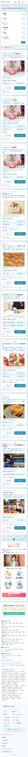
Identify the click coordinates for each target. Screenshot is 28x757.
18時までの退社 (12, 676)
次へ (24, 539)
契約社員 (7, 655)
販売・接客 (16, 649)
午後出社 (17, 676)
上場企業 (3, 674)
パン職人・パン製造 (10, 649)
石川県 (16, 635)
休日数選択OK (13, 698)
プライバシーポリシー (6, 748)
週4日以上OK (11, 679)
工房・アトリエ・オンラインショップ (8, 663)
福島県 (7, 633)
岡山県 (10, 639)
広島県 (6, 639)
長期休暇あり (19, 698)
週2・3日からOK (4, 679)
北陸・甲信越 (4, 635)
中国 (2, 639)
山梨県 (24, 635)
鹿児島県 (7, 644)
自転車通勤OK (4, 687)
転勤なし (12, 685)
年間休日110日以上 (5, 696)
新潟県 (9, 635)
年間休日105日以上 (16, 695)
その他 (3, 666)
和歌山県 (3, 624)
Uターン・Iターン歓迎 (20, 690)
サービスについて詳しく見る (14, 599)
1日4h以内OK (17, 679)
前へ (4, 539)
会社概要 (4, 737)
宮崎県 (3, 644)
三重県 (17, 630)
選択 (23, 14)
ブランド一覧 (6, 722)
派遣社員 (19, 655)
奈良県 (21, 623)
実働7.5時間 (22, 674)
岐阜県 (13, 630)
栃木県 (3, 628)
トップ (2, 5)
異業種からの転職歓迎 (11, 690)
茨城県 (22, 626)
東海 (2, 630)
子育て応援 (3, 671)
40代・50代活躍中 (12, 693)
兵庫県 (10, 623)
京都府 (17, 623)
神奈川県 (10, 626)
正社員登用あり (14, 682)
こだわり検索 (6, 717)
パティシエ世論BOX (16, 722)
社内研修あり (16, 687)
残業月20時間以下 (5, 676)
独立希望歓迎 (4, 690)
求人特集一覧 (6, 720)
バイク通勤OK (22, 685)
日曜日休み (11, 696)
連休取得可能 (4, 695)
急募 (21, 687)
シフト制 (9, 677)
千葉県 (14, 626)
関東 (2, 626)
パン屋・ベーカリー (5, 665)
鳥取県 (17, 639)
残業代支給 (3, 682)
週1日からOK (22, 677)
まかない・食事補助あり (6, 685)
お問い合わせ (5, 743)
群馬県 (7, 628)
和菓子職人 (21, 649)
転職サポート (15, 711)
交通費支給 (9, 682)
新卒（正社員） (4, 657)
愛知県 (6, 630)
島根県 (13, 639)
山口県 (21, 639)
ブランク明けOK (4, 693)
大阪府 (6, 623)
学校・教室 (22, 665)
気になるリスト (7, 725)
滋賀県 (13, 623)
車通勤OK (17, 685)
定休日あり (17, 674)
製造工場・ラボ (12, 665)
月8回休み (9, 695)
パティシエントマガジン (17, 714)
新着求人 (5, 714)
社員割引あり (15, 684)
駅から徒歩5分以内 (10, 671)
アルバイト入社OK (19, 693)
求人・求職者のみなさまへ (7, 751)
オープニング (17, 671)
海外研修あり (10, 687)
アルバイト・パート (13, 655)
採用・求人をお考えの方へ (14, 729)
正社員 (3, 655)
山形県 (3, 633)
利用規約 (4, 746)
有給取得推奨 (17, 696)
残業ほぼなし (23, 676)
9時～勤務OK (23, 679)
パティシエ (3, 649)
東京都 (6, 626)
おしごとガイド (15, 717)
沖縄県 (11, 644)
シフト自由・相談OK (15, 677)
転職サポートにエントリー (14, 594)
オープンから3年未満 (9, 674)
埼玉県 (18, 626)
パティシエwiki (15, 720)
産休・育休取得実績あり (6, 698)
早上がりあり (4, 677)
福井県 (20, 635)
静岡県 (10, 630)
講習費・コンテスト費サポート (7, 684)
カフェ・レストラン (18, 663)
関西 (2, 623)
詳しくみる (20, 88)
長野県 (3, 637)
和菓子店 (17, 665)
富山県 (12, 635)
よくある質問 (5, 740)
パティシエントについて (7, 734)
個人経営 (22, 671)
